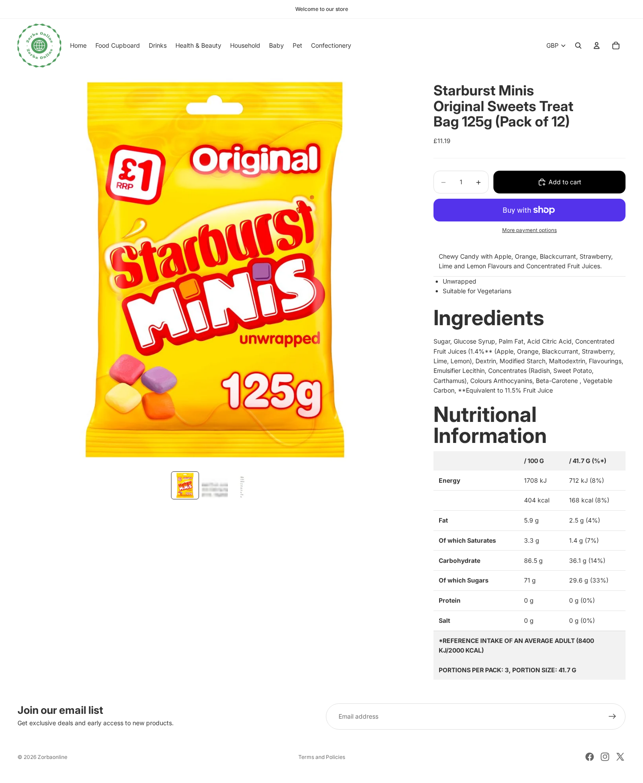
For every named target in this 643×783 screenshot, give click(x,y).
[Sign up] (612, 716)
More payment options (529, 230)
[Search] (578, 45)
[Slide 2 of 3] (215, 485)
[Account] (596, 45)
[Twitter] (620, 756)
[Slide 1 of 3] (185, 485)
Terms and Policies (321, 757)
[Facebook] (589, 756)
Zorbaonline (52, 757)
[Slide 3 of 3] (244, 485)
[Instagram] (605, 756)
